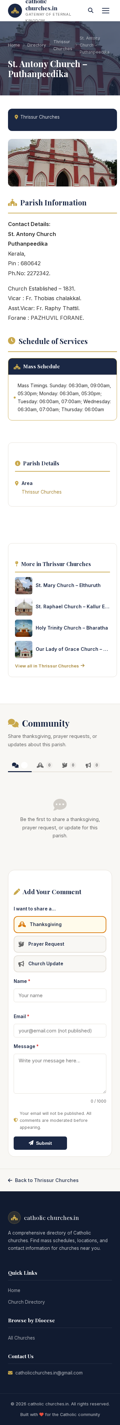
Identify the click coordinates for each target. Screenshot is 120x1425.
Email (21, 1016)
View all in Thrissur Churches (47, 665)
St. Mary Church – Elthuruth (68, 585)
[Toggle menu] (105, 10)
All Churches (21, 1338)
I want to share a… (35, 908)
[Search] (90, 10)
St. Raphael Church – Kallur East (73, 606)
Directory (36, 45)
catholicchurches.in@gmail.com (49, 1372)
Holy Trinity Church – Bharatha (72, 628)
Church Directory (26, 1302)
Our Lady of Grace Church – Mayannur (73, 649)
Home (14, 45)
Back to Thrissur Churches (47, 1180)
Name (22, 981)
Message (26, 1046)
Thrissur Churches (62, 45)
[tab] (20, 765)
